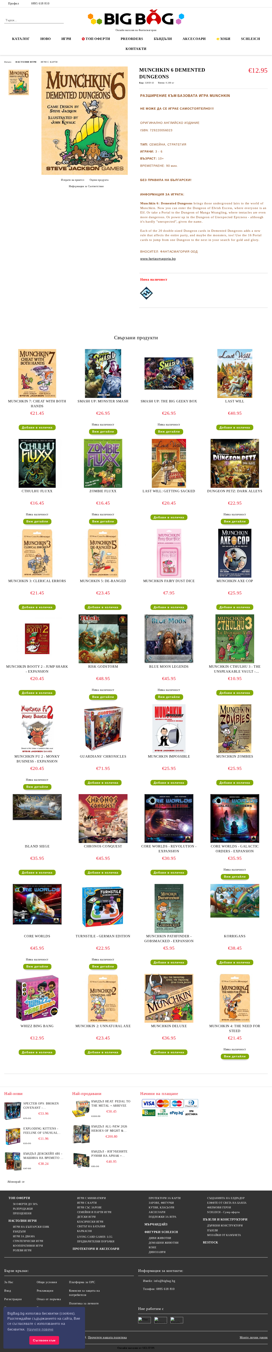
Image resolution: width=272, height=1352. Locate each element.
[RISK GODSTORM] (103, 638)
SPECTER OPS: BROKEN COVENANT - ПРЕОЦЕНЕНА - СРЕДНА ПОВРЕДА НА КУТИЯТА (42, 1106)
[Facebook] (246, 3)
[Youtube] (169, 1297)
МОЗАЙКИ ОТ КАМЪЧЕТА (224, 1235)
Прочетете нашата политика (107, 1337)
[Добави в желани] (265, 280)
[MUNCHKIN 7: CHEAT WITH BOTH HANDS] (37, 373)
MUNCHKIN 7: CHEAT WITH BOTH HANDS (37, 403)
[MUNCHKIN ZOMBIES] (234, 728)
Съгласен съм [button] (44, 1340)
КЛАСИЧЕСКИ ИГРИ (90, 1221)
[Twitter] (252, 3)
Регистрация (12, 1299)
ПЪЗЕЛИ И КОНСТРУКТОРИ (225, 1219)
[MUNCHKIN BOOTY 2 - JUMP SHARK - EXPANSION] (37, 638)
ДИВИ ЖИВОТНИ (160, 1238)
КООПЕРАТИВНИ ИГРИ (28, 1245)
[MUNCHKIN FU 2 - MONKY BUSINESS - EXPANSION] (37, 728)
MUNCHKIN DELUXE (169, 1026)
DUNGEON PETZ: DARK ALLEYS (234, 491)
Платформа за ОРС (82, 1282)
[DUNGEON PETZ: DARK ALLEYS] (234, 463)
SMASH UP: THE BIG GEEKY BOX (169, 401)
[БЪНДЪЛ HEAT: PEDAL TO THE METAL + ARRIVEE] (81, 1109)
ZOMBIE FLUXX (103, 491)
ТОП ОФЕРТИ (98, 39)
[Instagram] (259, 3)
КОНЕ (152, 1247)
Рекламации (45, 1290)
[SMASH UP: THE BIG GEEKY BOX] (168, 373)
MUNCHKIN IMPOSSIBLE (169, 756)
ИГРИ (66, 39)
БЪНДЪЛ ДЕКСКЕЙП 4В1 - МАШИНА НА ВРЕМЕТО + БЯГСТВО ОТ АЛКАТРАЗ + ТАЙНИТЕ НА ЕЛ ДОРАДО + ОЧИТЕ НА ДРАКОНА (42, 1156)
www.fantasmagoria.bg (158, 258)
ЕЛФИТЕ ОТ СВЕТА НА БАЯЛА (226, 1202)
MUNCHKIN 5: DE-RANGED (103, 581)
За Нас (8, 1282)
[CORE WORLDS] (37, 904)
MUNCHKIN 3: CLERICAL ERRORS (37, 581)
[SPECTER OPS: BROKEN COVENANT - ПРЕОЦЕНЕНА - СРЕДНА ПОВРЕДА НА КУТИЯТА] (13, 1111)
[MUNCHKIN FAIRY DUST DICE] (169, 553)
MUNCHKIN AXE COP (235, 581)
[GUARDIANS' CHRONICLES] (103, 728)
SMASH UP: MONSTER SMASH (103, 401)
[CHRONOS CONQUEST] (103, 818)
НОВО (45, 39)
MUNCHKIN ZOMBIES (234, 756)
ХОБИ (225, 39)
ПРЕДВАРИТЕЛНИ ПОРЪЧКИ (95, 1241)
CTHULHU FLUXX (37, 491)
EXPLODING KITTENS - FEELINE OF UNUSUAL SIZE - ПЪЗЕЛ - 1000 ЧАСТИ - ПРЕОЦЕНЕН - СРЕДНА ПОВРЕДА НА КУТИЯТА (40, 1131)
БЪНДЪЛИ (163, 39)
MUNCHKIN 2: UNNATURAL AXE (103, 1026)
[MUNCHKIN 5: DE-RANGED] (103, 553)
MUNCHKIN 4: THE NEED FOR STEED (234, 1028)
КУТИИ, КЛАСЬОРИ (161, 1207)
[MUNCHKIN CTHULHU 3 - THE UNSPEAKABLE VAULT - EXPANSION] (234, 638)
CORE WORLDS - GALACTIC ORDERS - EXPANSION (235, 848)
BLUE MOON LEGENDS (169, 666)
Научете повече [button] (40, 1329)
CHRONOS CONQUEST (103, 846)
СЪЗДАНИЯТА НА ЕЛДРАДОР (226, 1198)
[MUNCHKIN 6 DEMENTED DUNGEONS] (84, 173)
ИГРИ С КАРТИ (49, 62)
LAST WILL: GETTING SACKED (169, 491)
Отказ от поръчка (49, 1299)
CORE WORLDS (37, 936)
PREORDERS (132, 39)
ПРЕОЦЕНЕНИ (22, 1213)
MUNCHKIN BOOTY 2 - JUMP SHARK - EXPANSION (37, 669)
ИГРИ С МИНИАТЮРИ (91, 1198)
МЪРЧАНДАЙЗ (155, 1224)
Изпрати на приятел (72, 179)
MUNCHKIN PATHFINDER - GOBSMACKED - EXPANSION (169, 938)
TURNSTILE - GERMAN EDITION (103, 936)
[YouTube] (265, 3)
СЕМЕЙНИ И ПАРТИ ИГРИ (94, 1212)
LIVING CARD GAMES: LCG (95, 1236)
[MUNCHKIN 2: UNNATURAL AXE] (103, 998)
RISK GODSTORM (103, 666)
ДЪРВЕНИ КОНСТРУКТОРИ (225, 1225)
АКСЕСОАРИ (194, 39)
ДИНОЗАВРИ (157, 1252)
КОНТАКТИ (136, 49)
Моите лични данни (254, 1337)
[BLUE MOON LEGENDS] (168, 638)
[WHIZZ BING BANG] (37, 998)
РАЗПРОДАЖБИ (23, 1208)
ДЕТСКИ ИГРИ (86, 1216)
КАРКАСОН (84, 1231)
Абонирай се (16, 1181)
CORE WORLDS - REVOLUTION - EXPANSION (169, 848)
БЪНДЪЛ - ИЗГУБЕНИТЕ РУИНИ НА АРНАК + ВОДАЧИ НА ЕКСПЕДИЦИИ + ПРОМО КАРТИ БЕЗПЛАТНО (109, 1154)
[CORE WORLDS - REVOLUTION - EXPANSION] (168, 818)
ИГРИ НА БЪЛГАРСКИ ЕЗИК (31, 1226)
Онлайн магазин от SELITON (136, 1347)
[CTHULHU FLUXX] (37, 463)
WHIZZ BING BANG (37, 1026)
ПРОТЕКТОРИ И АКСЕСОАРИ (96, 1248)
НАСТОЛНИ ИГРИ (26, 62)
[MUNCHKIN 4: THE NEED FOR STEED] (234, 998)
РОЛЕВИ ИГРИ (22, 1250)
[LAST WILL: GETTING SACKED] (168, 463)
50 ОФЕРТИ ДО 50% (25, 1204)
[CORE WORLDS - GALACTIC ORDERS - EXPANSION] (234, 818)
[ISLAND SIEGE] (37, 807)
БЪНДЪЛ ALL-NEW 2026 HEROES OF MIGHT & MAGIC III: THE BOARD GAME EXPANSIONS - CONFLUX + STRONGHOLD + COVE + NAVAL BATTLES (111, 1129)
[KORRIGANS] (234, 901)
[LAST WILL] (234, 373)
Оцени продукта (99, 179)
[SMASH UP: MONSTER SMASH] (103, 373)
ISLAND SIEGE (37, 846)
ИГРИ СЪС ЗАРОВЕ (89, 1207)
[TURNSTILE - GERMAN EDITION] (103, 906)
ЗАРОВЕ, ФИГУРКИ (161, 1202)
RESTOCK (210, 1242)
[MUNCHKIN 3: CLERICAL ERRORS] (37, 553)
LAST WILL (234, 401)
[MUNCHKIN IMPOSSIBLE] (168, 728)
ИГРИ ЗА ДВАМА (24, 1236)
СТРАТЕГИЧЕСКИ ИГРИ (28, 1241)
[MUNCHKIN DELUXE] (168, 998)
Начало (7, 62)
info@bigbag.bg (164, 1281)
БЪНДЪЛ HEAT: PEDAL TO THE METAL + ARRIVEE (110, 1103)
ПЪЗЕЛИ (212, 1230)
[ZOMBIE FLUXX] (103, 463)
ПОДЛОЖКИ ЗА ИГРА (162, 1216)
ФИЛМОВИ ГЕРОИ (219, 1207)
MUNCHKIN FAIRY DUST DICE (169, 581)
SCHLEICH (250, 39)
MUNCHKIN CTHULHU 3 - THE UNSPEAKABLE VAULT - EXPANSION (235, 670)
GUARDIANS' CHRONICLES (103, 756)
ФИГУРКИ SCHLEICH (161, 1232)
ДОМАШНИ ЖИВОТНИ (163, 1242)
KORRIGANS (234, 936)
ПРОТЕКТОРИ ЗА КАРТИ (165, 1198)
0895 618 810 (40, 3)
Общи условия (47, 1282)
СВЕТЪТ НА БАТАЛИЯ (91, 1226)
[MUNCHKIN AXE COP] (234, 553)
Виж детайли (103, 431)
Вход (7, 1290)
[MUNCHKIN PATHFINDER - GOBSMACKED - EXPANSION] (168, 908)
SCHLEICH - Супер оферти (223, 1212)
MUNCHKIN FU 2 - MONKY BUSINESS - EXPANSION (37, 759)
